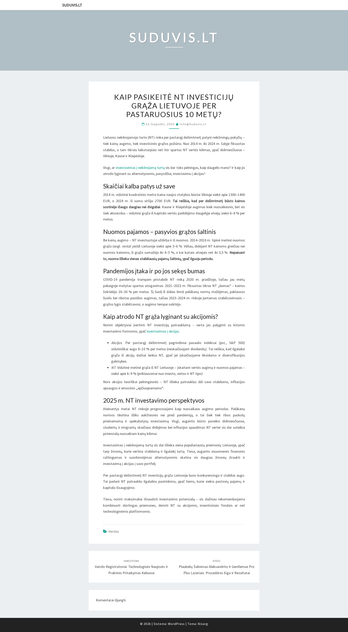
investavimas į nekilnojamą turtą (140, 167)
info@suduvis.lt (193, 124)
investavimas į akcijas (163, 331)
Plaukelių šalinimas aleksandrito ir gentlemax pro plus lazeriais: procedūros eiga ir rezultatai (216, 567)
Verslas (113, 531)
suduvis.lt (72, 4)
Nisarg (203, 624)
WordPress (176, 624)
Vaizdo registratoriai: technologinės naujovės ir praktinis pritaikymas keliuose (131, 567)
